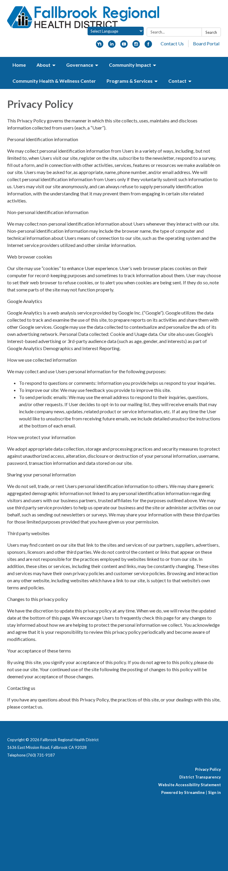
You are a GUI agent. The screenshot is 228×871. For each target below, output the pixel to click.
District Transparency (200, 777)
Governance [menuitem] (79, 65)
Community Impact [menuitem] (130, 65)
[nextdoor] (99, 46)
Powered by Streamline (183, 792)
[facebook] (148, 46)
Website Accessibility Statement (189, 784)
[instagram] (136, 46)
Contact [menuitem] (177, 81)
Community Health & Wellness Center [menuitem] (54, 81)
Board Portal (206, 43)
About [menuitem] (43, 65)
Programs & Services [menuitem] (130, 81)
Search (211, 32)
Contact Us (172, 43)
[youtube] (124, 46)
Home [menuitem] (19, 65)
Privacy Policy (208, 769)
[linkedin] (111, 46)
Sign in (214, 792)
